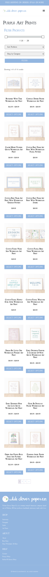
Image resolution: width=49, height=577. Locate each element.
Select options (13, 115)
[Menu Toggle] (44, 10)
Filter (25, 61)
